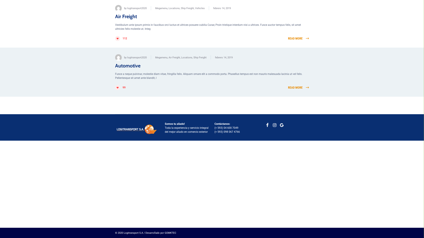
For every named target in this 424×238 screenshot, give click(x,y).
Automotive (127, 66)
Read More (295, 38)
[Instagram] (274, 125)
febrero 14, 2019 (222, 8)
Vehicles (200, 8)
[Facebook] (267, 125)
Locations (174, 8)
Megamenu (161, 8)
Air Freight (126, 16)
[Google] (281, 125)
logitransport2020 (137, 8)
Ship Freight (187, 8)
